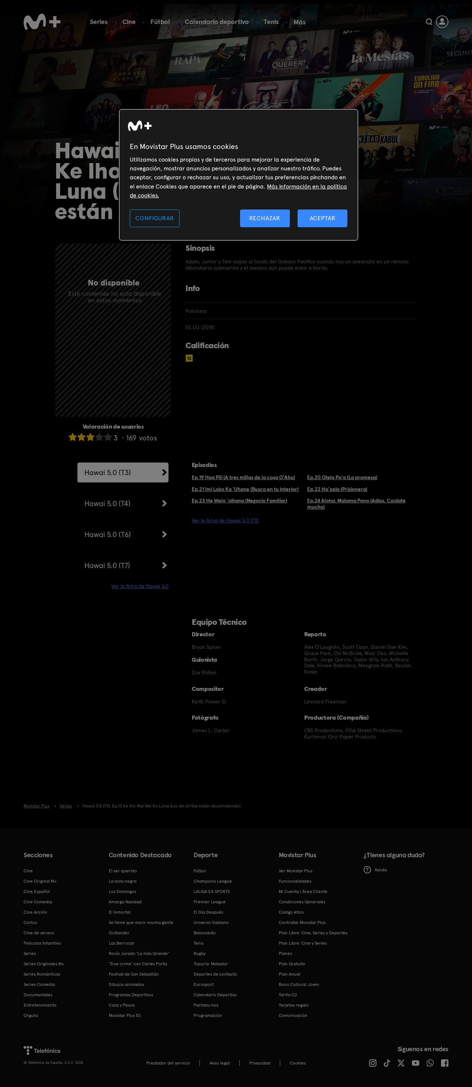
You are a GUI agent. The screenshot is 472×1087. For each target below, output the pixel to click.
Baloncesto (205, 932)
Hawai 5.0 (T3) (107, 472)
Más (300, 22)
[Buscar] (429, 21)
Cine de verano (39, 932)
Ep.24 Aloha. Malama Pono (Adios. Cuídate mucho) (356, 504)
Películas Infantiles (42, 943)
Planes (285, 953)
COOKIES (298, 1063)
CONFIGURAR (154, 218)
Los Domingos (122, 891)
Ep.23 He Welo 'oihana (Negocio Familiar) (239, 500)
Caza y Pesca (122, 1005)
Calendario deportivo (217, 21)
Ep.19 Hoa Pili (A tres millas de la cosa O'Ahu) (243, 477)
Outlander (119, 932)
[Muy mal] (73, 437)
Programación (208, 1015)
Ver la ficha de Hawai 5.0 (140, 586)
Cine (129, 21)
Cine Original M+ (40, 881)
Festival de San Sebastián (134, 974)
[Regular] (90, 437)
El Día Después (208, 912)
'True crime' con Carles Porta (138, 963)
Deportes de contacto (215, 974)
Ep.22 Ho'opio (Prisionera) (337, 489)
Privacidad (259, 1063)
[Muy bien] (108, 437)
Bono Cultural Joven (299, 984)
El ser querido (123, 870)
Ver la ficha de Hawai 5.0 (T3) (225, 520)
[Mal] (81, 437)
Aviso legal (219, 1063)
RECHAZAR (264, 218)
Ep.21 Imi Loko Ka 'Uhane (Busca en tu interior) (245, 489)
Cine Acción (35, 912)
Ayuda (381, 869)
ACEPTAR (323, 218)
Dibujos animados (126, 984)
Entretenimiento (40, 1005)
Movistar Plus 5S (124, 1015)
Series (99, 21)
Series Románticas (42, 974)
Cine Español (37, 891)
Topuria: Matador (211, 963)
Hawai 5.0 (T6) (107, 534)
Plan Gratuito (292, 963)
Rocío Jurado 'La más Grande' (139, 953)
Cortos (30, 922)
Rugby (199, 953)
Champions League (213, 881)
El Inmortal (120, 912)
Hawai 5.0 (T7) (107, 565)
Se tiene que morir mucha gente (141, 922)
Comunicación (293, 1015)
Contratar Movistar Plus (302, 922)
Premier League (210, 901)
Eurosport (204, 984)
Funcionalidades (295, 881)
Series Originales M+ (44, 963)
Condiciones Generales (302, 901)
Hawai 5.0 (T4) (107, 503)
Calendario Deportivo (215, 994)
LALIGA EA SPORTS (212, 891)
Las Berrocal (121, 943)
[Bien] (99, 437)
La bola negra (122, 881)
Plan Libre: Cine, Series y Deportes (313, 932)
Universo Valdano (211, 922)
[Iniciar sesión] (442, 21)
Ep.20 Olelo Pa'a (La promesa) (342, 477)
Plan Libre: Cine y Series (303, 943)
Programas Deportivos (131, 994)
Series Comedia (39, 984)
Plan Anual (289, 974)
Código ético (291, 912)
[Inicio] (42, 22)
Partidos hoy (206, 1005)
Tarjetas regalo (294, 1005)
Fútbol (160, 21)
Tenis (271, 21)
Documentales (38, 994)
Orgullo (31, 1015)
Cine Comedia (38, 901)
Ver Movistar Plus (295, 870)
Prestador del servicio (168, 1063)
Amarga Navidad (125, 901)
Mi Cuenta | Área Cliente (303, 891)
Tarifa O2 (288, 994)
